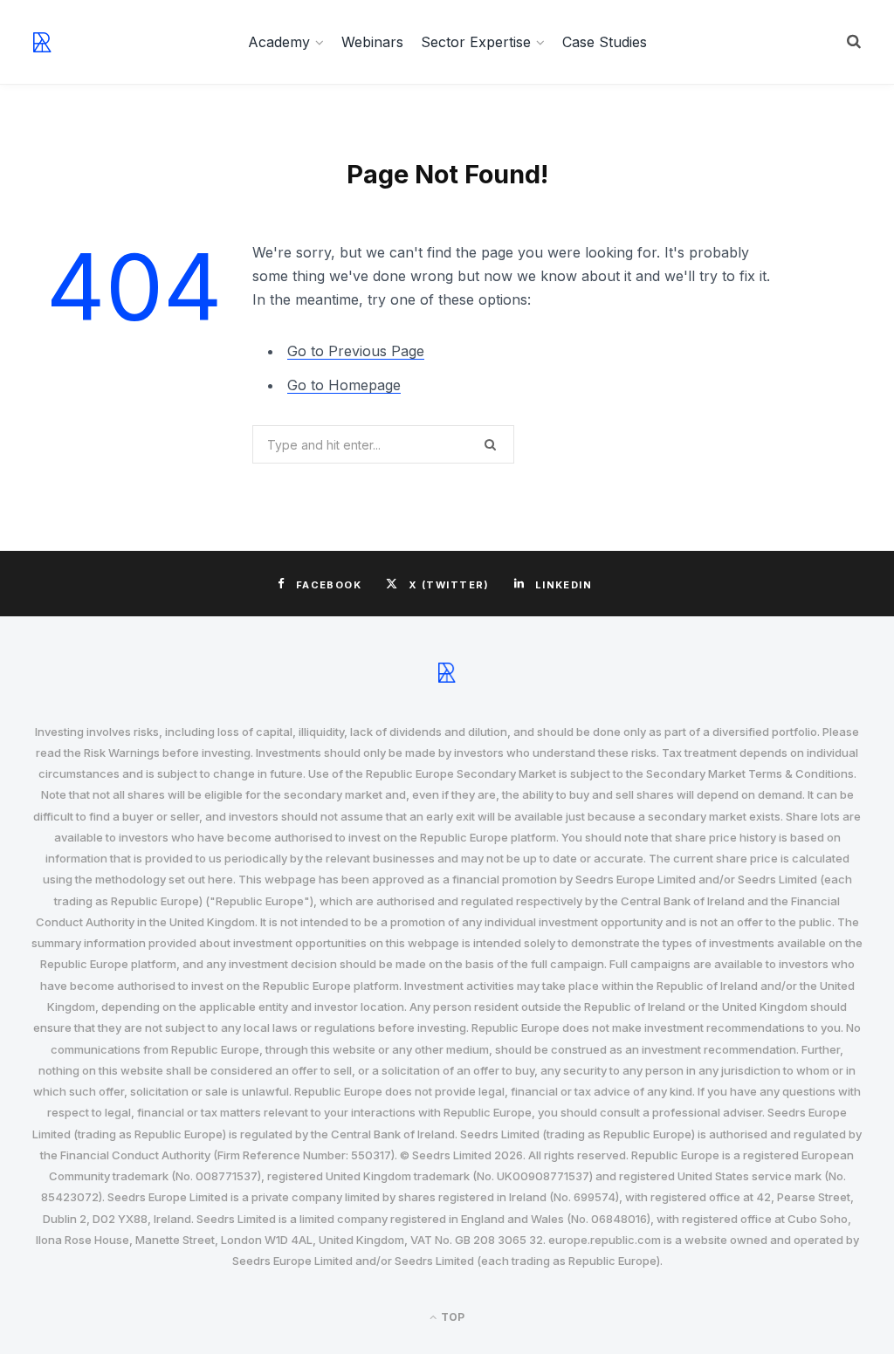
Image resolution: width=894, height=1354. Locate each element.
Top (451, 1316)
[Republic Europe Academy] (42, 42)
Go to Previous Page (355, 351)
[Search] (854, 42)
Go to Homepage (344, 385)
